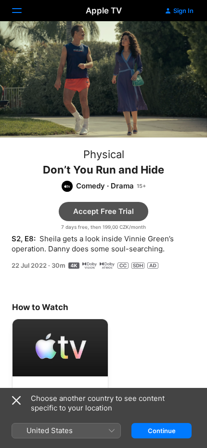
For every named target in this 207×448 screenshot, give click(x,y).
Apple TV (104, 10)
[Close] (16, 400)
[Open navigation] (22, 10)
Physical (103, 154)
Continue (162, 431)
